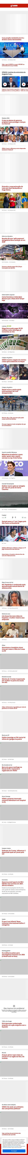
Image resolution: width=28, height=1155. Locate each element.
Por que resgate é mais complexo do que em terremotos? (14, 424)
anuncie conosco (5, 1154)
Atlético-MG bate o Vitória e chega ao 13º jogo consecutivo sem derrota (14, 548)
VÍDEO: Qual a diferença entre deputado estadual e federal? (14, 149)
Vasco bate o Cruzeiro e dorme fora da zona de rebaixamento (13, 555)
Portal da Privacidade (7, 1147)
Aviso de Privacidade (14, 1146)
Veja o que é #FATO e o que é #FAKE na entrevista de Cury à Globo (13, 65)
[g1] (14, 5)
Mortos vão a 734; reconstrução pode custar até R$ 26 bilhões (13, 418)
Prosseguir (14, 1151)
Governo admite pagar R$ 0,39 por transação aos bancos (12, 267)
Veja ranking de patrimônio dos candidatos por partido (11, 1134)
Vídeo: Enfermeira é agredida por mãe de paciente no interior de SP (14, 707)
